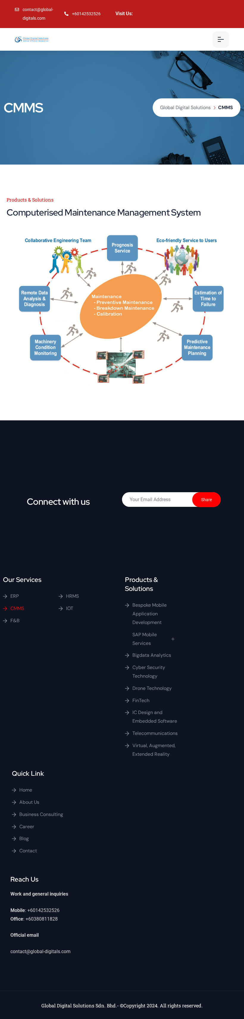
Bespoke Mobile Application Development (149, 613)
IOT (69, 608)
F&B (15, 620)
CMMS (17, 608)
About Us (29, 802)
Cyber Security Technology (148, 671)
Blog (24, 838)
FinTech (140, 700)
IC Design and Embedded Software (154, 716)
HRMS (72, 596)
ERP (14, 596)
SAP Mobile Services (144, 638)
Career (26, 826)
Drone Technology (152, 688)
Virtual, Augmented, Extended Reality (154, 749)
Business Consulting (41, 814)
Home (25, 790)
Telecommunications (155, 733)
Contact (28, 851)
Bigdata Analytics (151, 655)
